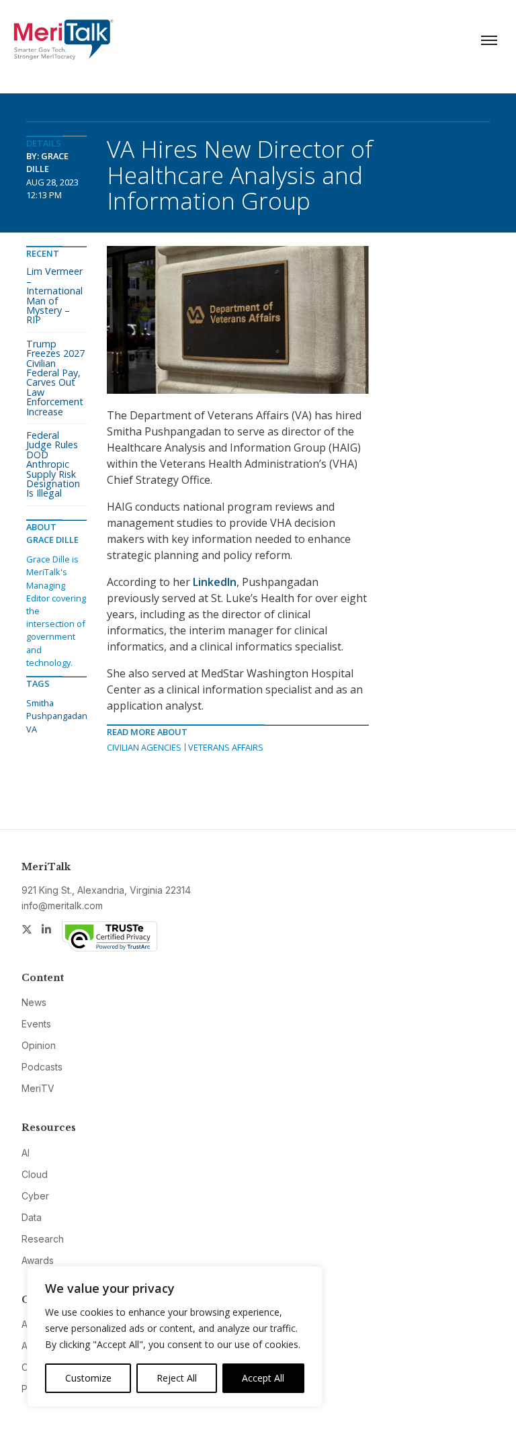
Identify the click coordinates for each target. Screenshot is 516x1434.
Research (43, 1239)
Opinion (39, 1045)
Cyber (35, 1195)
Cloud (35, 1174)
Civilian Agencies (144, 747)
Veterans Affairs (225, 747)
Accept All (263, 1378)
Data (32, 1217)
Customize (88, 1378)
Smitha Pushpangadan (56, 709)
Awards (38, 1260)
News (34, 1002)
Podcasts (42, 1066)
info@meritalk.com (62, 905)
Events (36, 1023)
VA (31, 729)
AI (26, 1152)
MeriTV (38, 1088)
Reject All (177, 1378)
